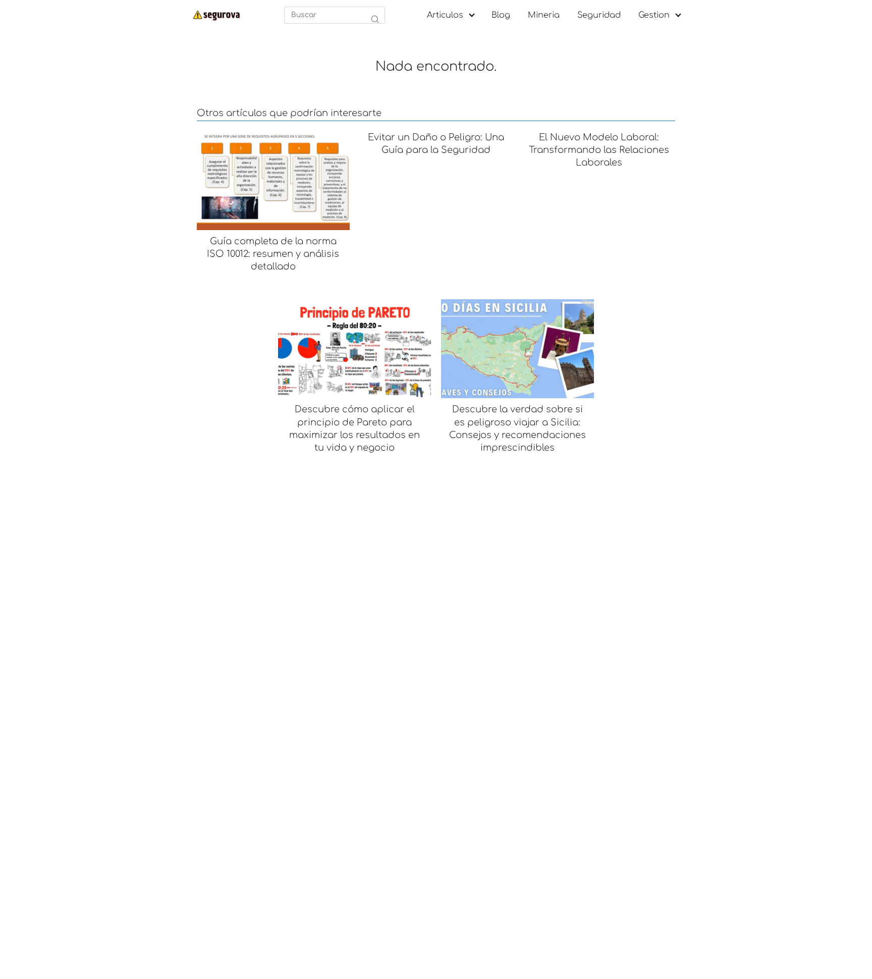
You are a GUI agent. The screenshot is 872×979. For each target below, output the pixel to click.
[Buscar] (375, 20)
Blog (501, 15)
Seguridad (599, 15)
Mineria (544, 15)
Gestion (654, 15)
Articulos (445, 15)
